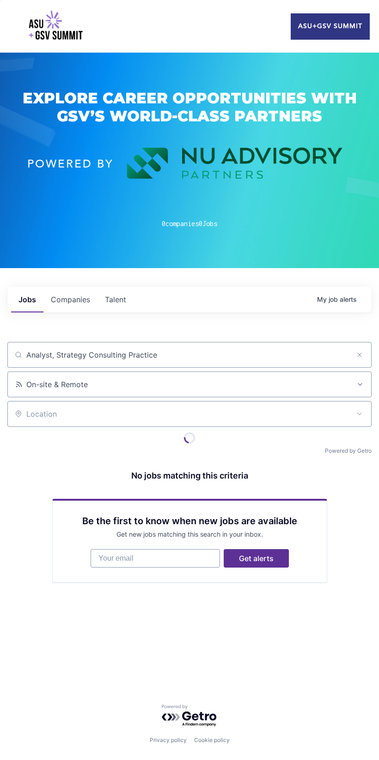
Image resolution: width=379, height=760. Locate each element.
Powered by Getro (348, 450)
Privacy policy (168, 739)
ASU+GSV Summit (330, 26)
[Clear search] (359, 355)
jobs (27, 299)
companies (70, 299)
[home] (55, 26)
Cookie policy (212, 739)
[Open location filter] (359, 414)
